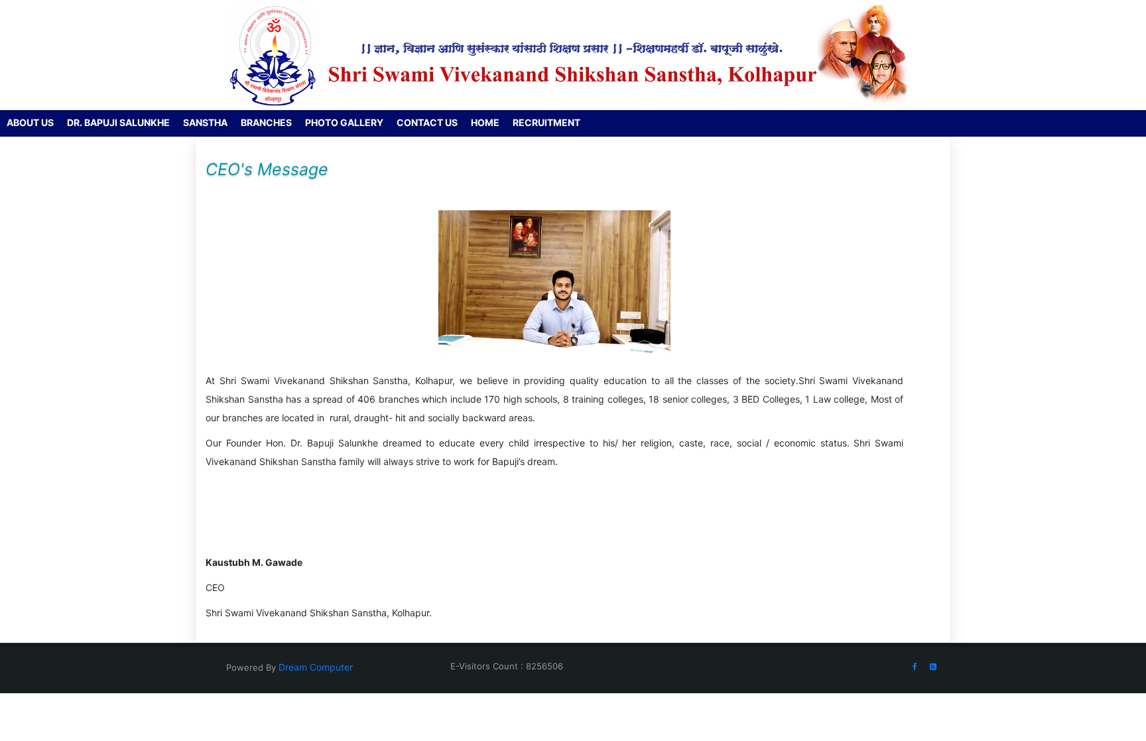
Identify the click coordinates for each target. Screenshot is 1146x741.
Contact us (427, 122)
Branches (266, 122)
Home (485, 122)
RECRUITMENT (546, 122)
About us (30, 122)
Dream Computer (314, 667)
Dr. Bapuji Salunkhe (118, 122)
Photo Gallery (344, 122)
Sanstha (205, 122)
